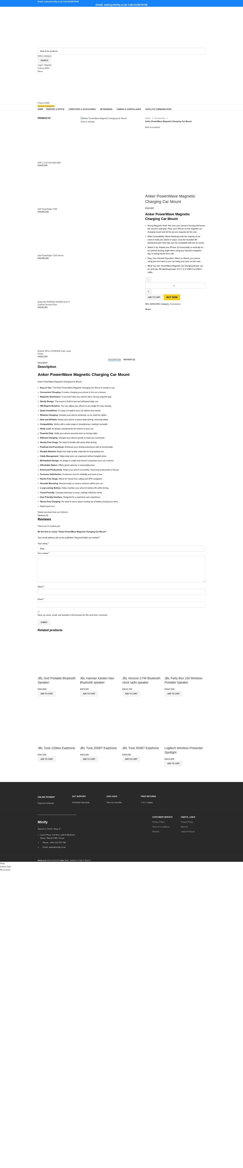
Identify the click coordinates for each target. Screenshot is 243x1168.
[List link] (57, 835)
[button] (47, 694)
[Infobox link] (53, 798)
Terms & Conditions (161, 827)
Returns (155, 831)
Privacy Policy (158, 822)
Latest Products (188, 831)
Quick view (41, 700)
